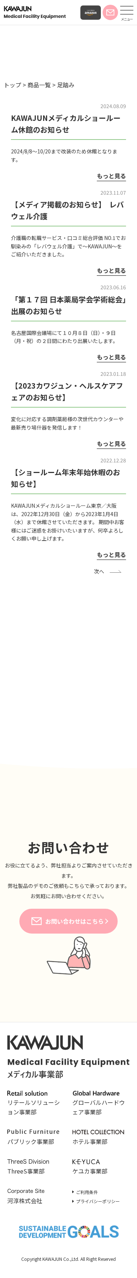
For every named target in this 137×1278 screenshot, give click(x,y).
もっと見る (111, 175)
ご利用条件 (87, 1192)
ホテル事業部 (89, 1141)
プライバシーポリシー (98, 1201)
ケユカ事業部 (89, 1171)
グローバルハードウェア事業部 (98, 1107)
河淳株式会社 (24, 1200)
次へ (99, 571)
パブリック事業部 (30, 1141)
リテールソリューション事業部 (33, 1107)
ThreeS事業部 (26, 1171)
